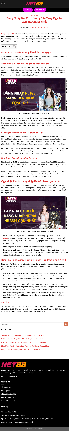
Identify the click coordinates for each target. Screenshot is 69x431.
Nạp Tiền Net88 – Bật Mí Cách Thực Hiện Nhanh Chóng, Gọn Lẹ (24, 342)
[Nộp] (66, 324)
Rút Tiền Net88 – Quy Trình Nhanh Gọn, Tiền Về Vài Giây (22, 339)
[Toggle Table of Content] (13, 46)
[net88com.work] (34, 4)
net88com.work (43, 27)
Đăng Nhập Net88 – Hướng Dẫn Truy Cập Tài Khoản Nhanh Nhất (25, 346)
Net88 (5, 238)
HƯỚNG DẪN (34, 15)
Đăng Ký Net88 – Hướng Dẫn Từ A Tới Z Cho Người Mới (21, 350)
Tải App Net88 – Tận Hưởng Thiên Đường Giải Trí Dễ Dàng (22, 335)
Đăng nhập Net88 (7, 34)
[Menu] (3, 3)
